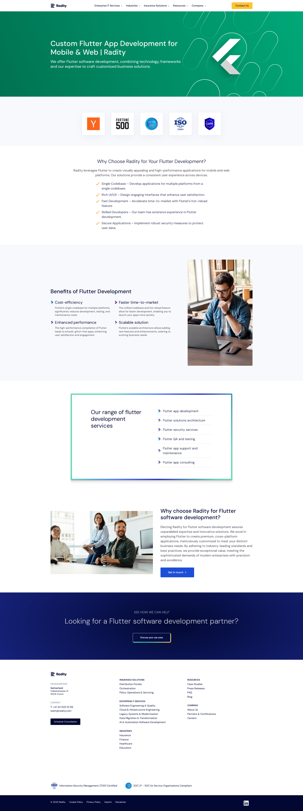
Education (125, 747)
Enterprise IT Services (107, 5)
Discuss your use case (151, 637)
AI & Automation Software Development (142, 722)
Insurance (125, 735)
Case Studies (194, 684)
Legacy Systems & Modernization (138, 714)
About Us (192, 709)
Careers (191, 718)
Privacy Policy (94, 802)
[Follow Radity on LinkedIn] (246, 803)
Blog (189, 696)
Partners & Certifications (201, 714)
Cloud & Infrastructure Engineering (139, 709)
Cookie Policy (76, 802)
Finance (124, 739)
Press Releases (196, 688)
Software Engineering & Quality (137, 705)
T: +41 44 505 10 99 (61, 707)
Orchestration (127, 688)
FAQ (189, 692)
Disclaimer (120, 802)
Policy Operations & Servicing (136, 692)
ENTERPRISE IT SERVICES (132, 701)
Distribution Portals (130, 684)
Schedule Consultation (65, 721)
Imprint (108, 802)
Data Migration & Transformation (138, 718)
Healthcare (125, 743)
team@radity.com (60, 710)
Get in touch (175, 572)
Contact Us (242, 5)
